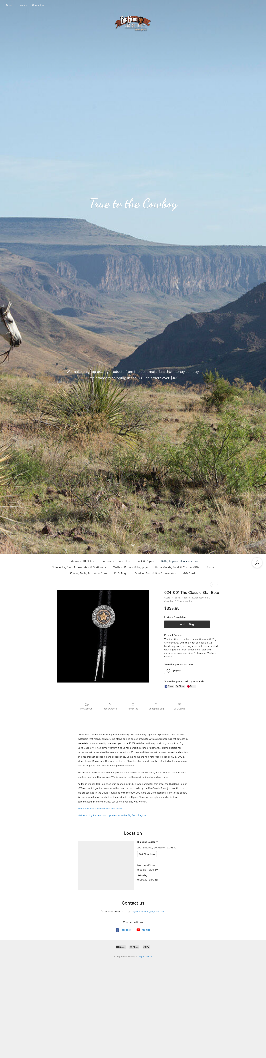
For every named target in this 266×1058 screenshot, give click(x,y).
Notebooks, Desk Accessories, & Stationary (79, 567)
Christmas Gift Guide (81, 561)
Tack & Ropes (145, 561)
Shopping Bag (156, 708)
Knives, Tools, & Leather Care (88, 573)
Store (9, 5)
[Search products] (257, 562)
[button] (174, 671)
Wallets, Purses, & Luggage (130, 567)
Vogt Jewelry (184, 601)
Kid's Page (120, 573)
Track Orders (110, 708)
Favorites (133, 708)
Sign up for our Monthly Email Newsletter (100, 808)
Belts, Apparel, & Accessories (179, 561)
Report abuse (145, 956)
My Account (86, 708)
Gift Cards (189, 573)
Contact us (38, 5)
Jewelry (168, 601)
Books (210, 567)
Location (22, 5)
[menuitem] (212, 584)
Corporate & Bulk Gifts (115, 561)
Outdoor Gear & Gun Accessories (155, 573)
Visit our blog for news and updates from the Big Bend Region (112, 815)
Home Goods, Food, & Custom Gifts (177, 567)
